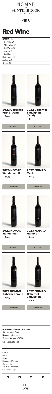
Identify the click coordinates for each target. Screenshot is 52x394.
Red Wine (8, 42)
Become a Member (10, 361)
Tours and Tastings (10, 367)
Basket (5, 355)
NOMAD (5, 39)
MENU (26, 20)
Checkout (6, 352)
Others (5, 63)
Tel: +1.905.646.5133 (10, 342)
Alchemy (6, 60)
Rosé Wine (8, 48)
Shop (4, 358)
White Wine (8, 45)
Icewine (7, 51)
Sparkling (7, 54)
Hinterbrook (7, 57)
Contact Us (7, 364)
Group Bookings (9, 369)
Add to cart (14, 126)
